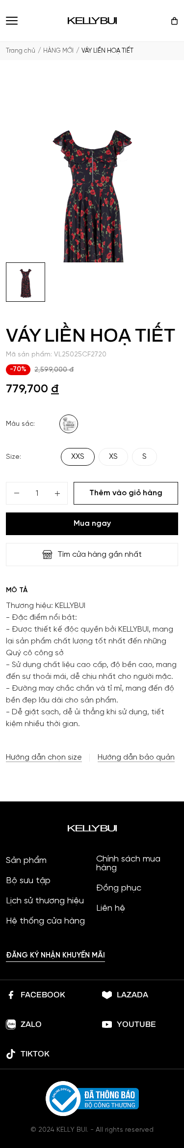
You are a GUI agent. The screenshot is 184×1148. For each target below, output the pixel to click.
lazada (132, 994)
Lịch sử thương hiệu (45, 901)
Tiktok (35, 1054)
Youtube (136, 1024)
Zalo (31, 1024)
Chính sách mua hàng (128, 864)
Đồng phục (118, 888)
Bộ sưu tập (28, 881)
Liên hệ (110, 908)
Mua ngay (92, 523)
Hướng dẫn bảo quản (136, 758)
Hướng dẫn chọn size (44, 758)
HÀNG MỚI (58, 51)
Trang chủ (20, 51)
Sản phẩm (26, 861)
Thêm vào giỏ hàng (125, 493)
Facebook (43, 994)
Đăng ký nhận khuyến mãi (55, 955)
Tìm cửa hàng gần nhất (99, 554)
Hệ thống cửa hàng (45, 921)
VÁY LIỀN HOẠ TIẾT (107, 51)
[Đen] (69, 424)
